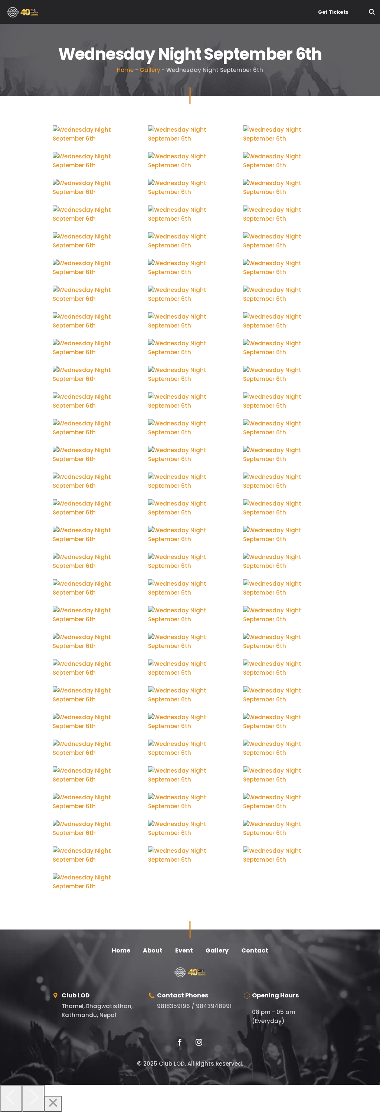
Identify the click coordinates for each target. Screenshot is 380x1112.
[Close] (53, 1104)
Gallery (150, 70)
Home (125, 70)
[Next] (33, 1098)
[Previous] (11, 1098)
